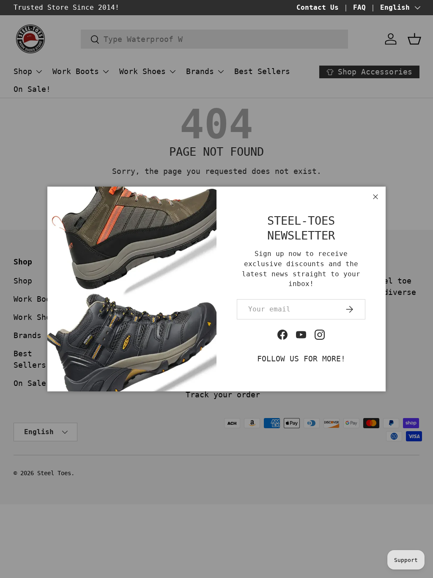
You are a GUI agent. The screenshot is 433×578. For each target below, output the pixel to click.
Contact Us (317, 7)
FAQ (359, 7)
